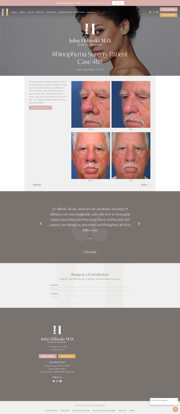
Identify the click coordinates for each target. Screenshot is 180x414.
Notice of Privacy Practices (81, 410)
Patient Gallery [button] (51, 12)
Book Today (118, 3)
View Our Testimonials (90, 252)
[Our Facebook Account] (150, 12)
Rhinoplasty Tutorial (65, 12)
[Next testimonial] (139, 223)
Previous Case (36, 184)
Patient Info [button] (40, 12)
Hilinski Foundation (79, 12)
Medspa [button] (22, 12)
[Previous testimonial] (40, 223)
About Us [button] (31, 12)
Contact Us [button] (90, 12)
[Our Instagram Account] (154, 12)
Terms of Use (122, 410)
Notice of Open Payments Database (104, 410)
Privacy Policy (65, 410)
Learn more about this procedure (40, 107)
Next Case (145, 184)
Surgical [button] (14, 12)
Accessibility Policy (51, 410)
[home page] (5, 12)
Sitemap (132, 410)
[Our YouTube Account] (157, 12)
